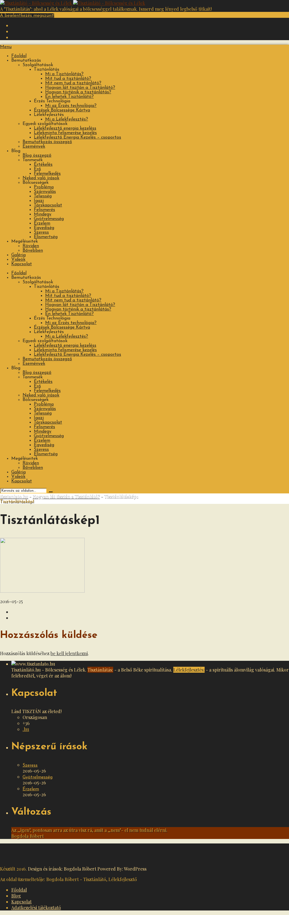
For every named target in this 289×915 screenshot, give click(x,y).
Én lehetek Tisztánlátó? (69, 96)
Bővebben (33, 250)
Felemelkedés (47, 173)
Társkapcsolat (48, 205)
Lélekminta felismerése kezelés (65, 133)
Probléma (44, 187)
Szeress (41, 232)
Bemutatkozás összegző (47, 142)
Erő (37, 169)
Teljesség (43, 196)
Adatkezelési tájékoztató (36, 907)
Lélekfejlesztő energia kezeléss (65, 128)
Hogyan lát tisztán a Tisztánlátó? (80, 87)
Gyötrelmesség (49, 219)
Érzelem (42, 223)
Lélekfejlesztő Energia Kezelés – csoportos (77, 137)
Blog (16, 896)
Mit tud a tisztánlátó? (68, 78)
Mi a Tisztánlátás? (64, 74)
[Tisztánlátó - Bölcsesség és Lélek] (72, 3)
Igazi (39, 200)
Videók (18, 259)
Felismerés (44, 210)
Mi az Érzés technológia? (71, 105)
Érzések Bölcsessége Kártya (62, 110)
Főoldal (19, 56)
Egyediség (44, 228)
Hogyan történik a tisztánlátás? (78, 92)
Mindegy (42, 214)
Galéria (18, 255)
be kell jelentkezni (69, 653)
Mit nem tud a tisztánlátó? (73, 83)
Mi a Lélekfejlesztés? (66, 119)
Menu (6, 47)
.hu (26, 729)
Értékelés (43, 164)
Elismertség (46, 237)
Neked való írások (41, 178)
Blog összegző (37, 155)
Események (34, 146)
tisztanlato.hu (14, 496)
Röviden (31, 246)
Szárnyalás (45, 191)
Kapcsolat (21, 264)
